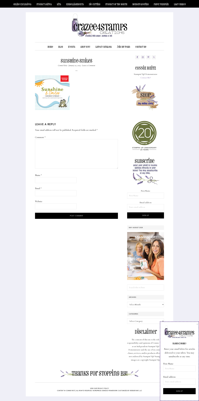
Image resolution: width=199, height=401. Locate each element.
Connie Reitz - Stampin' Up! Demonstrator (99, 25)
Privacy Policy (103, 388)
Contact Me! (145, 77)
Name (38, 175)
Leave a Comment (88, 65)
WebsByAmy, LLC (136, 391)
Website (38, 201)
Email (38, 188)
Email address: (146, 202)
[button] (151, 45)
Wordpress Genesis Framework (105, 391)
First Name (145, 191)
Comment (40, 137)
